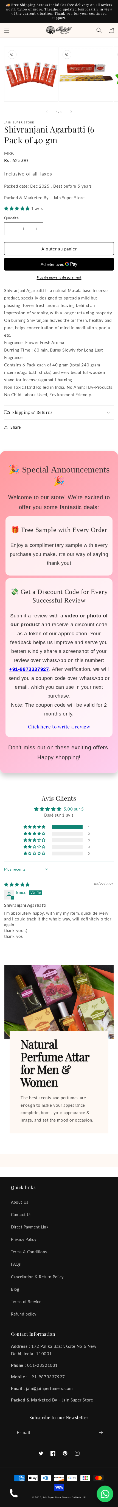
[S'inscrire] (101, 1432)
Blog (15, 1289)
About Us (19, 1202)
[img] (17, 884)
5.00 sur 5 (74, 808)
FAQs (16, 1264)
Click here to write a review (59, 726)
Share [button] (15, 427)
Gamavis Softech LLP (74, 1497)
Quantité (11, 218)
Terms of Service (26, 1301)
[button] (7, 30)
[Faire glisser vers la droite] (71, 112)
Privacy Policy (23, 1239)
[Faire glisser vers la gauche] (47, 112)
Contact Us (21, 1214)
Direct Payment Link (29, 1227)
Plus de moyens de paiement (59, 277)
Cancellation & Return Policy (37, 1276)
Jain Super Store (52, 1497)
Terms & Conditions (29, 1251)
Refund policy (23, 1314)
